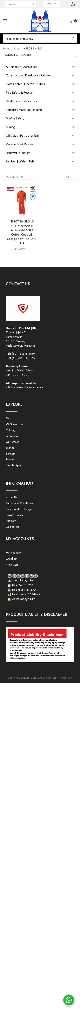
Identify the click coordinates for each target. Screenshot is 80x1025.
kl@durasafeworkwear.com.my (24, 387)
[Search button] (73, 38)
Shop (16, 48)
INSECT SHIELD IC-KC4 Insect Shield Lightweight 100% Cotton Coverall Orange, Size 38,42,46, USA (21, 232)
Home (6, 48)
